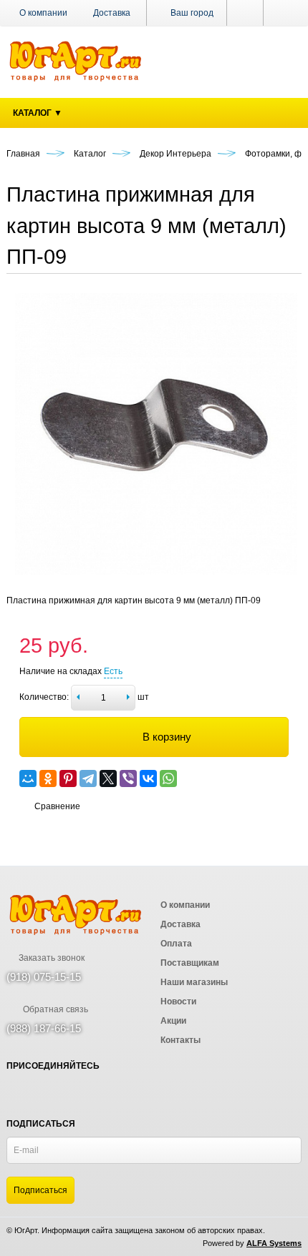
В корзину (167, 737)
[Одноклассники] (48, 778)
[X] (108, 778)
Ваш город (190, 13)
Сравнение (57, 806)
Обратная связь (54, 1009)
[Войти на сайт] (283, 13)
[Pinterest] (68, 778)
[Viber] (128, 778)
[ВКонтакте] (148, 778)
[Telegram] (88, 778)
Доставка (111, 13)
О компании (43, 13)
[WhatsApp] (168, 778)
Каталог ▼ (37, 113)
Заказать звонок (50, 958)
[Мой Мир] (28, 778)
